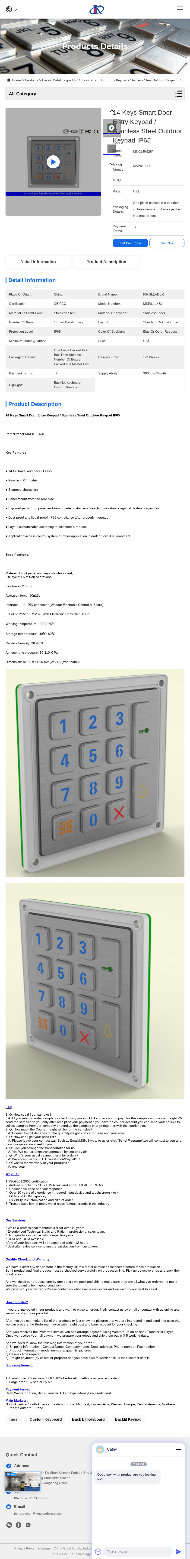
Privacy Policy (24, 1548)
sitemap (44, 1548)
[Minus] (178, 1449)
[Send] (178, 1551)
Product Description (106, 262)
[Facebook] (18, 1526)
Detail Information (38, 262)
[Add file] (98, 1551)
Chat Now (167, 243)
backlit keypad (128, 1419)
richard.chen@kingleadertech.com (39, 1513)
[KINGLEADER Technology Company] (97, 9)
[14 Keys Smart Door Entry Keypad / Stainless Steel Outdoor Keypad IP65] (53, 162)
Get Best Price (130, 243)
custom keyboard (46, 1419)
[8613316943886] (28, 1526)
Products (31, 80)
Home (16, 80)
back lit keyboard (88, 1419)
